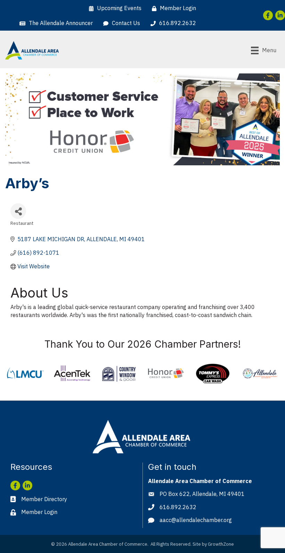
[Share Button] (18, 211)
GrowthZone (221, 544)
